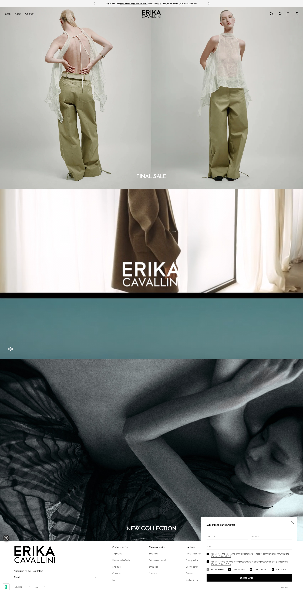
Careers (189, 573)
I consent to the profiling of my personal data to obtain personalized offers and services (249, 562)
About (18, 13)
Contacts (116, 573)
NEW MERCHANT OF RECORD (133, 3)
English (38, 587)
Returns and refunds (121, 560)
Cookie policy (192, 566)
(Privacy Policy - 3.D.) (221, 564)
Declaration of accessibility (198, 580)
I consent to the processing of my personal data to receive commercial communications (250, 555)
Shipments (117, 553)
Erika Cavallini (217, 569)
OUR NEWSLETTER (249, 578)
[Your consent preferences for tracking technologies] (6, 587)
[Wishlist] (288, 14)
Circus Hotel (282, 569)
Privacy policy (192, 560)
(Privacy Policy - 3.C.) (221, 556)
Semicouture (260, 569)
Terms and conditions (195, 553)
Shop (8, 13)
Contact (29, 13)
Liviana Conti (239, 569)
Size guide (117, 566)
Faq (113, 580)
